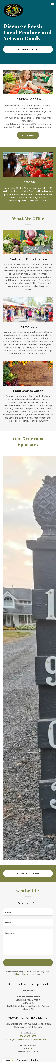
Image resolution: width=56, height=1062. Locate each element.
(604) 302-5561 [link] (28, 1036)
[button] (52, 3)
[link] (13, 4)
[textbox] (28, 912)
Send (28, 962)
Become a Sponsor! (28, 873)
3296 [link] (30, 1048)
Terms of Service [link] (29, 974)
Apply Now (28, 135)
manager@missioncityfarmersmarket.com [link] (28, 1039)
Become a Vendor (28, 49)
